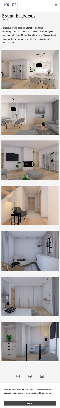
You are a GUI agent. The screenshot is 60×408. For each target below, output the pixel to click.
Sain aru (30, 403)
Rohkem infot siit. (44, 393)
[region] (30, 395)
